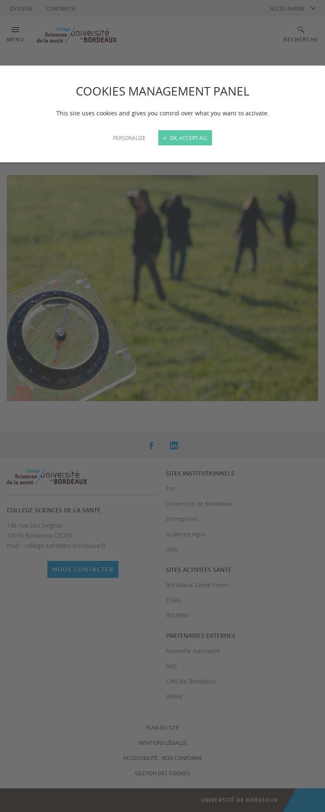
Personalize (129, 137)
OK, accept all (188, 137)
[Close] (162, 406)
